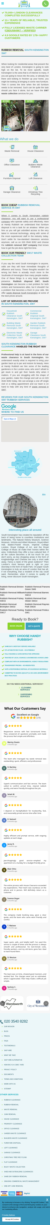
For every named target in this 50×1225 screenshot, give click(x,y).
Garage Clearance (11, 192)
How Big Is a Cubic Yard (14, 1065)
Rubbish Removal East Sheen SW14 (35, 599)
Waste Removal (12, 151)
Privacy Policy (10, 1069)
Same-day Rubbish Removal (15, 1176)
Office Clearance (12, 165)
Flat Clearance (10, 1162)
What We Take (10, 1055)
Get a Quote (34, 626)
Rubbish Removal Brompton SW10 (8, 605)
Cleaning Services (25, 689)
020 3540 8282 (29, 242)
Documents (9, 1074)
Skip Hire (8, 1050)
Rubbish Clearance (12, 1100)
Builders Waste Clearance (35, 166)
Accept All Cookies (12, 1219)
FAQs (6, 1041)
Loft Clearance (35, 178)
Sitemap (7, 1089)
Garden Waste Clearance (15, 1133)
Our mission (9, 1026)
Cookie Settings (9, 1215)
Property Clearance (13, 1124)
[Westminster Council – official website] (38, 1003)
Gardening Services (26, 695)
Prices (7, 1036)
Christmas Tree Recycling (35, 193)
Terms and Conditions (13, 1079)
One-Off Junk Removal (13, 1186)
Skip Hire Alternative (13, 1060)
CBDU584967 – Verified (20, 30)
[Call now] (45, 5)
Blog (6, 1031)
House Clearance (35, 151)
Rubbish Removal (11, 1105)
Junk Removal (10, 1114)
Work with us (10, 1084)
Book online (16, 626)
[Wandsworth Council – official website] (12, 1003)
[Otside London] (25, 480)
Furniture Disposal (11, 178)
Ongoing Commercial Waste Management (21, 1181)
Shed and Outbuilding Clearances (18, 1172)
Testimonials (9, 1046)
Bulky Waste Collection (14, 1167)
